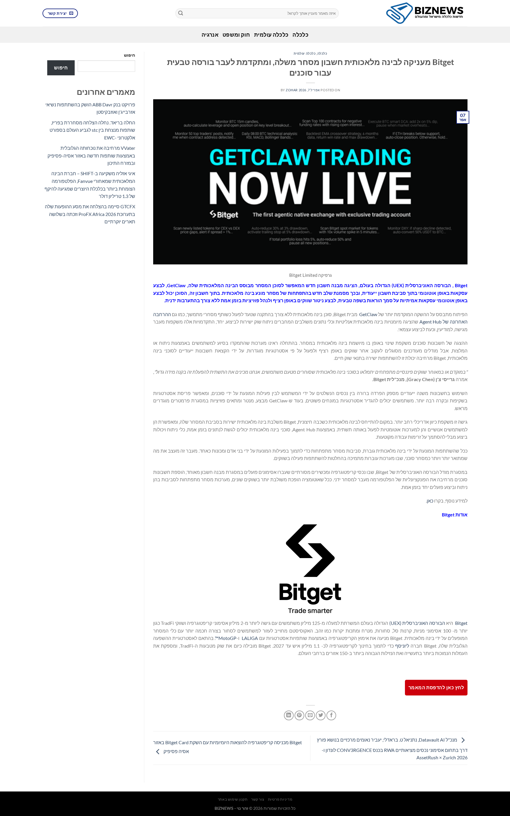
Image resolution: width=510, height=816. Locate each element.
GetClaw (368, 314)
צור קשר (257, 799)
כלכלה (300, 35)
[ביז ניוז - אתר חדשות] (408, 13)
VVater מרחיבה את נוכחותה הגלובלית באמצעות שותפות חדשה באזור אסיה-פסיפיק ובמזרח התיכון (91, 155)
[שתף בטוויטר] (321, 715)
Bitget (461, 623)
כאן (430, 500)
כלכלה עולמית (271, 35)
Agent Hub (430, 321)
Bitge (460, 285)
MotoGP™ (225, 638)
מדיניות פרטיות (280, 799)
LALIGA (250, 638)
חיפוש (129, 55)
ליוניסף (402, 645)
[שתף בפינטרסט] (299, 715)
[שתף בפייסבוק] (331, 715)
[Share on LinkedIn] (289, 715)
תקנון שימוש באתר (233, 799)
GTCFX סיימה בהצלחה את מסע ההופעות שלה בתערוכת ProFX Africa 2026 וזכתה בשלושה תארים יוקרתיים (90, 214)
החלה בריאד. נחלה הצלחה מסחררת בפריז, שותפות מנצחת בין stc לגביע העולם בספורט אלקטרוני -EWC (92, 130)
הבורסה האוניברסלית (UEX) (417, 623)
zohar (292, 90)
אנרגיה (210, 35)
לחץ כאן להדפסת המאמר (436, 687)
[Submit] (181, 13)
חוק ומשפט (236, 35)
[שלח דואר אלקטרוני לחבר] (310, 715)
